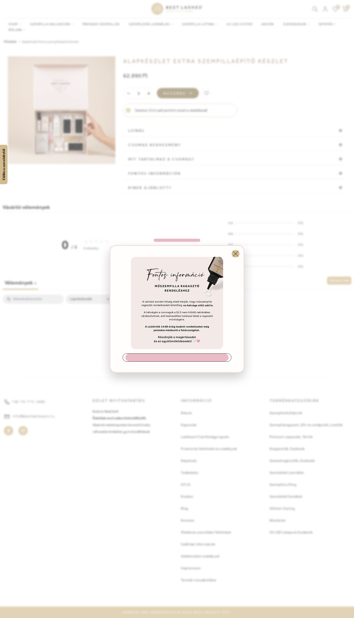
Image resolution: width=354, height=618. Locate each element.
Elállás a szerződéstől (4, 164)
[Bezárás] (235, 253)
